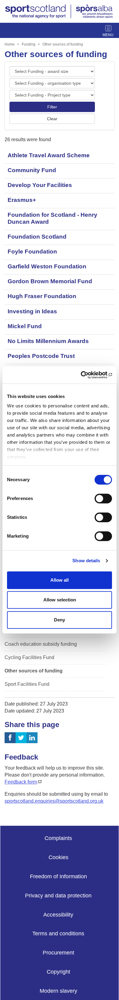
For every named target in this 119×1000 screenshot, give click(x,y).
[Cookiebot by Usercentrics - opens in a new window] (85, 375)
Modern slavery (58, 991)
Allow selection (59, 599)
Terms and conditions (58, 933)
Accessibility (58, 915)
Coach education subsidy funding (41, 644)
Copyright (58, 972)
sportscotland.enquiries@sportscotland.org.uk (54, 801)
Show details (86, 560)
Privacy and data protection (58, 896)
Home (10, 44)
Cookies (58, 857)
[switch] (103, 498)
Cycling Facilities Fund (29, 657)
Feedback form (21, 781)
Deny (59, 619)
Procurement (58, 953)
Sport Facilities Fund (27, 684)
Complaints (58, 838)
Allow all (59, 580)
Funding (28, 44)
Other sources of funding (62, 44)
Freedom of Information (58, 876)
